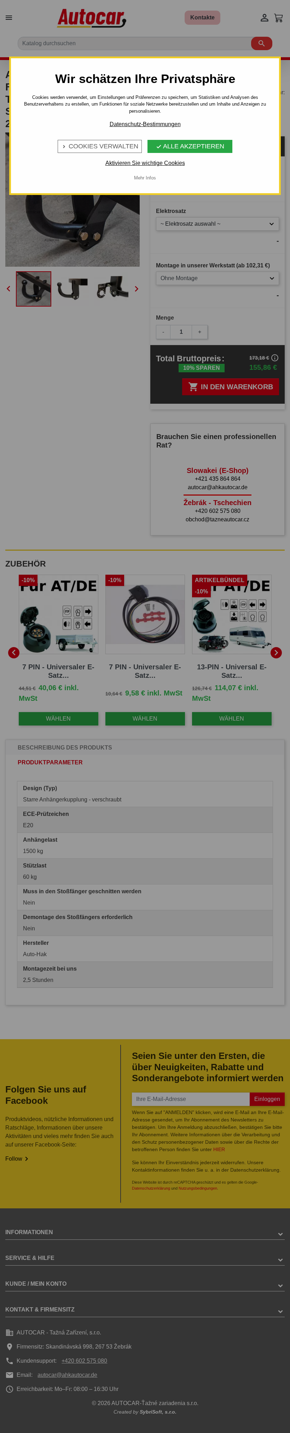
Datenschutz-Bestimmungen (145, 124)
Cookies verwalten (99, 146)
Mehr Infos (145, 177)
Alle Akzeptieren (190, 146)
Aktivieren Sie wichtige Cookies (145, 163)
